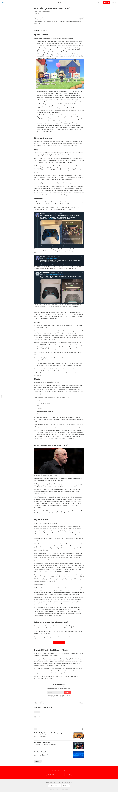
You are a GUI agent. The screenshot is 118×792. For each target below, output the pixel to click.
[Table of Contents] (1, 396)
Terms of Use (65, 695)
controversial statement (58, 479)
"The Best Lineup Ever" (41, 752)
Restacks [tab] (43, 712)
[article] (59, 736)
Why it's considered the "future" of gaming (44, 734)
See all (37, 761)
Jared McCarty (73, 527)
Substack (52, 789)
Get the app (65, 785)
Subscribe (106, 2)
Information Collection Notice (59, 696)
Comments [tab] (37, 712)
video (38, 676)
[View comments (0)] (40, 18)
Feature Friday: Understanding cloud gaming (48, 733)
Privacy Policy (69, 696)
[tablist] (40, 712)
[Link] (32, 35)
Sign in (114, 2)
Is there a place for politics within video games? (45, 744)
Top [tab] (36, 729)
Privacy (58, 782)
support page (38, 168)
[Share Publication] (101, 2)
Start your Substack (55, 785)
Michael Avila (37, 13)
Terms (62, 782)
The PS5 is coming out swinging (41, 754)
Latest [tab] (39, 729)
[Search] (98, 2)
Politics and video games (42, 742)
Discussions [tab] (44, 729)
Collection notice (68, 782)
